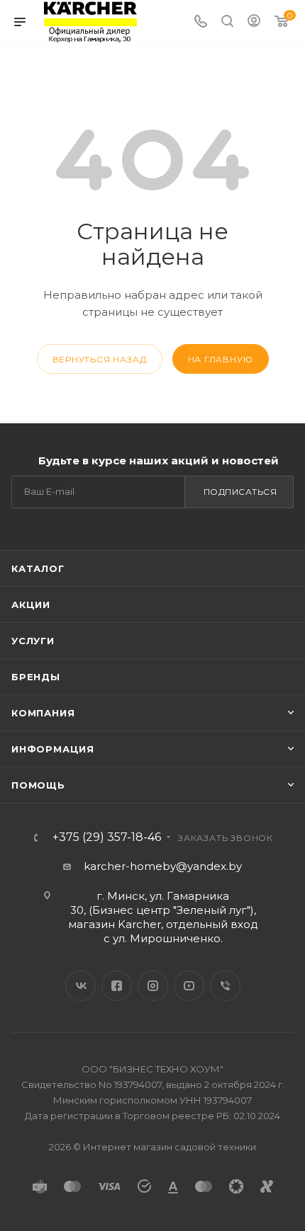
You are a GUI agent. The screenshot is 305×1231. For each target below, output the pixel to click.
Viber (225, 986)
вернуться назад (99, 359)
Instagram (153, 986)
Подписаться (240, 491)
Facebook (116, 986)
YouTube (189, 986)
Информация (52, 749)
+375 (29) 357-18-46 (106, 837)
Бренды (35, 676)
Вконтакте (80, 986)
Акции (30, 604)
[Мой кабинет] (254, 22)
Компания (42, 712)
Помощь (38, 785)
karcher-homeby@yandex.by (163, 866)
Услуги (33, 640)
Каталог (38, 568)
